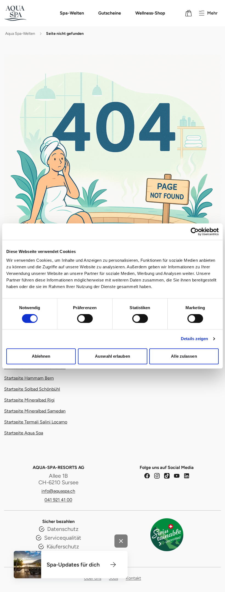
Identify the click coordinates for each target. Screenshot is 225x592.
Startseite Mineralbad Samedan (35, 411)
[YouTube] (176, 476)
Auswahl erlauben (112, 356)
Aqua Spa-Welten (20, 33)
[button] (113, 565)
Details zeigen (194, 338)
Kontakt (133, 578)
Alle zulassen (184, 356)
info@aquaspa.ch (58, 491)
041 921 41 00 (58, 499)
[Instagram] (157, 476)
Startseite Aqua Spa (23, 433)
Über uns (92, 578)
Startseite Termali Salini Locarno (35, 422)
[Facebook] (147, 476)
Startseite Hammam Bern (29, 378)
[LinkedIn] (186, 476)
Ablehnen (41, 356)
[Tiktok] (167, 476)
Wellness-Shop (150, 13)
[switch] (85, 318)
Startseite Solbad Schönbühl (32, 389)
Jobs (113, 578)
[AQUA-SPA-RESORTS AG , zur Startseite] (22, 13)
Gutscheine (109, 13)
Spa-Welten (72, 13)
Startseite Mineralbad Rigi (29, 400)
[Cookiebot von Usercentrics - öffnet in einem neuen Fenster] (195, 231)
